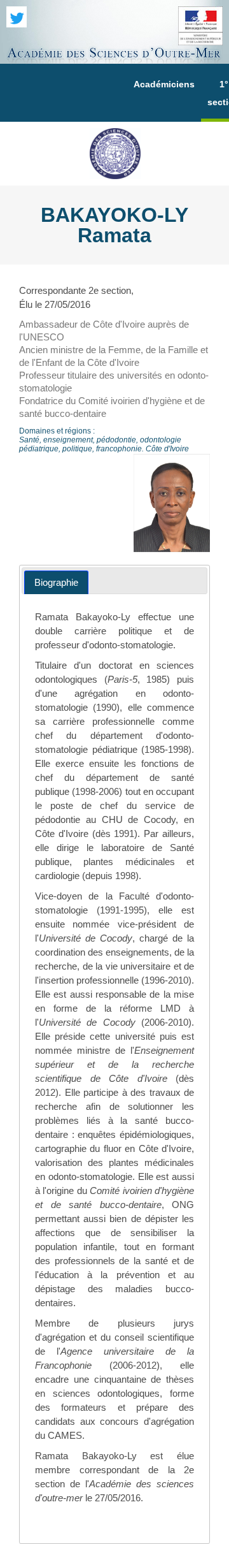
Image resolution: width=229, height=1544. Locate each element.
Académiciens (164, 84)
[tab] (56, 582)
